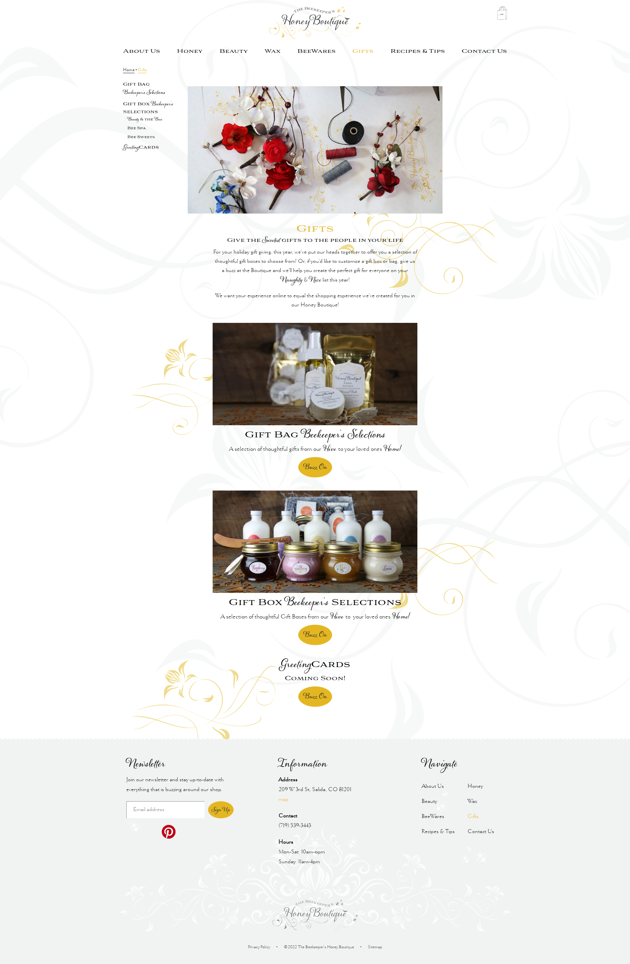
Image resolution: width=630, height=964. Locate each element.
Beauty (234, 51)
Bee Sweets (141, 137)
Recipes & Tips (417, 51)
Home (129, 70)
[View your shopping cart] (502, 15)
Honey (189, 51)
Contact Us (484, 51)
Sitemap (375, 947)
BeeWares (316, 51)
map (283, 799)
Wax (272, 51)
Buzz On (315, 467)
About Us (141, 51)
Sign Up (221, 809)
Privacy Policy (259, 947)
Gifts (362, 51)
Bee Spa (136, 128)
